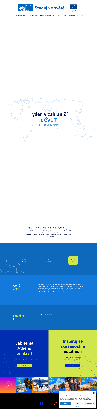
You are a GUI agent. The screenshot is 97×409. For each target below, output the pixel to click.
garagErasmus (72, 15)
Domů (15, 15)
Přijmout (66, 403)
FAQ (53, 15)
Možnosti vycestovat (23, 15)
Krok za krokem (34, 15)
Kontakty (65, 15)
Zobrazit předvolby (89, 403)
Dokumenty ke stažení (45, 15)
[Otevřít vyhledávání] (82, 15)
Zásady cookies (77, 406)
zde (52, 314)
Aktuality (59, 15)
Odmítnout (77, 403)
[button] (94, 393)
